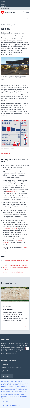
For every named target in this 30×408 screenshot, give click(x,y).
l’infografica (4, 153)
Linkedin (5, 371)
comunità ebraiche (10, 229)
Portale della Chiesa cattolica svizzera (14, 265)
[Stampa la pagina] (24, 18)
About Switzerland (10, 12)
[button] (27, 348)
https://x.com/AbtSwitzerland (12, 368)
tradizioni (25, 247)
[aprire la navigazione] (27, 12)
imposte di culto (11, 191)
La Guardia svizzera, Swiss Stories (13, 272)
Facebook (6, 364)
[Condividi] (28, 18)
